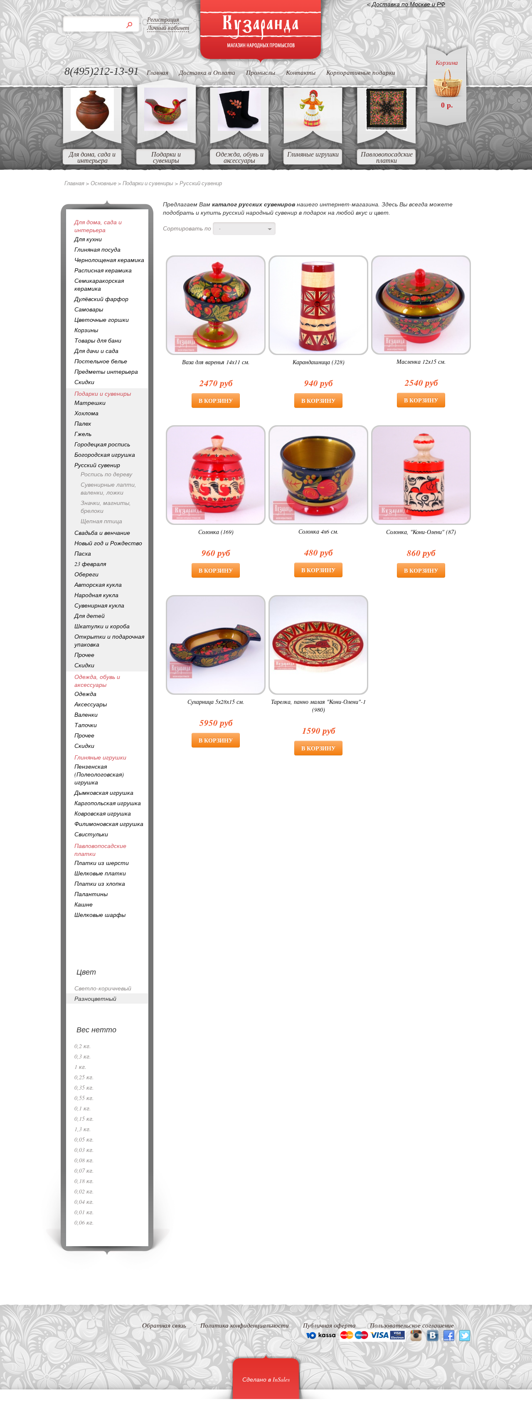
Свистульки (91, 834)
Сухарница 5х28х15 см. (215, 702)
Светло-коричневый (102, 988)
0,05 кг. (84, 1139)
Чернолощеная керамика (109, 260)
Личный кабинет (168, 28)
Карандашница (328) (319, 362)
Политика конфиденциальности (244, 1325)
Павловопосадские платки (387, 156)
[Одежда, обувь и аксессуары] (239, 128)
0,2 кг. (82, 1046)
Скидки (84, 382)
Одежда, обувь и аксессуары (240, 156)
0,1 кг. (82, 1108)
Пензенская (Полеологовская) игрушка (99, 774)
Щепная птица (101, 521)
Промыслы (260, 72)
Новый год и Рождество (108, 543)
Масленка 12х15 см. (421, 361)
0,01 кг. (84, 1212)
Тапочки (85, 725)
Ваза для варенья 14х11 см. (216, 362)
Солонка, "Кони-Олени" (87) (421, 532)
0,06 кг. (84, 1222)
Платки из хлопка (99, 883)
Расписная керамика (103, 270)
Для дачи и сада (96, 351)
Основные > (107, 183)
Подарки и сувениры (166, 156)
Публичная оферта (329, 1325)
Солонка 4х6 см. (318, 531)
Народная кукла (96, 595)
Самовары (88, 309)
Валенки (86, 714)
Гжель (82, 434)
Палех (82, 423)
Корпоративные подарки (360, 72)
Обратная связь (164, 1325)
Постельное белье (100, 361)
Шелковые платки (100, 873)
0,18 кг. (84, 1181)
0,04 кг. (84, 1202)
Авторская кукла (98, 584)
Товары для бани (97, 340)
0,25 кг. (84, 1077)
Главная (157, 72)
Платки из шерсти (101, 863)
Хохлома (86, 413)
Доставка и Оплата (207, 72)
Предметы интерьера (106, 371)
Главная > (77, 183)
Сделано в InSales (266, 1379)
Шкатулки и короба (102, 626)
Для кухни (88, 239)
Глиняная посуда (97, 249)
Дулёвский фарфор (101, 299)
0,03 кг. (84, 1150)
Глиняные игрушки (313, 153)
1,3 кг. (82, 1129)
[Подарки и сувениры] (165, 128)
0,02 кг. (84, 1191)
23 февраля (90, 564)
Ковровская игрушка (102, 813)
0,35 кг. (84, 1087)
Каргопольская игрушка (107, 803)
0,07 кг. (84, 1170)
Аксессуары (90, 704)
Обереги (86, 574)
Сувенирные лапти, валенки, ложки (108, 488)
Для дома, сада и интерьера (92, 156)
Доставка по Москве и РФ (408, 4)
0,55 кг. (84, 1098)
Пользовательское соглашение (412, 1325)
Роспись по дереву (106, 474)
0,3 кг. (82, 1056)
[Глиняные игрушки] (313, 128)
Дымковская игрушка (103, 792)
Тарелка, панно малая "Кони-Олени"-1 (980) (318, 705)
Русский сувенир (97, 465)
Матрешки (90, 403)
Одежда (85, 694)
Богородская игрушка (104, 454)
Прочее (84, 655)
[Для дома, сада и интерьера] (92, 128)
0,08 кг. (84, 1160)
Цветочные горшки (101, 319)
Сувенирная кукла (99, 605)
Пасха (82, 553)
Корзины (86, 330)
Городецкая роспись (102, 444)
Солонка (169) (216, 532)
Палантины (91, 894)
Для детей (89, 616)
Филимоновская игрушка (108, 824)
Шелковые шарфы (100, 915)
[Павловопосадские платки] (386, 128)
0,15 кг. (84, 1118)
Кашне (83, 904)
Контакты (300, 72)
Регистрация (163, 19)
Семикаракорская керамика (99, 284)
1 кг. (80, 1067)
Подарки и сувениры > (151, 183)
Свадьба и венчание (102, 533)
